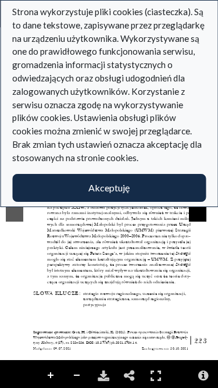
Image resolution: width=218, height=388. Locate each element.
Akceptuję (109, 187)
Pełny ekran (155, 375)
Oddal (77, 375)
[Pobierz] (103, 375)
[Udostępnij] (129, 375)
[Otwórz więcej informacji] (203, 375)
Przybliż (51, 375)
